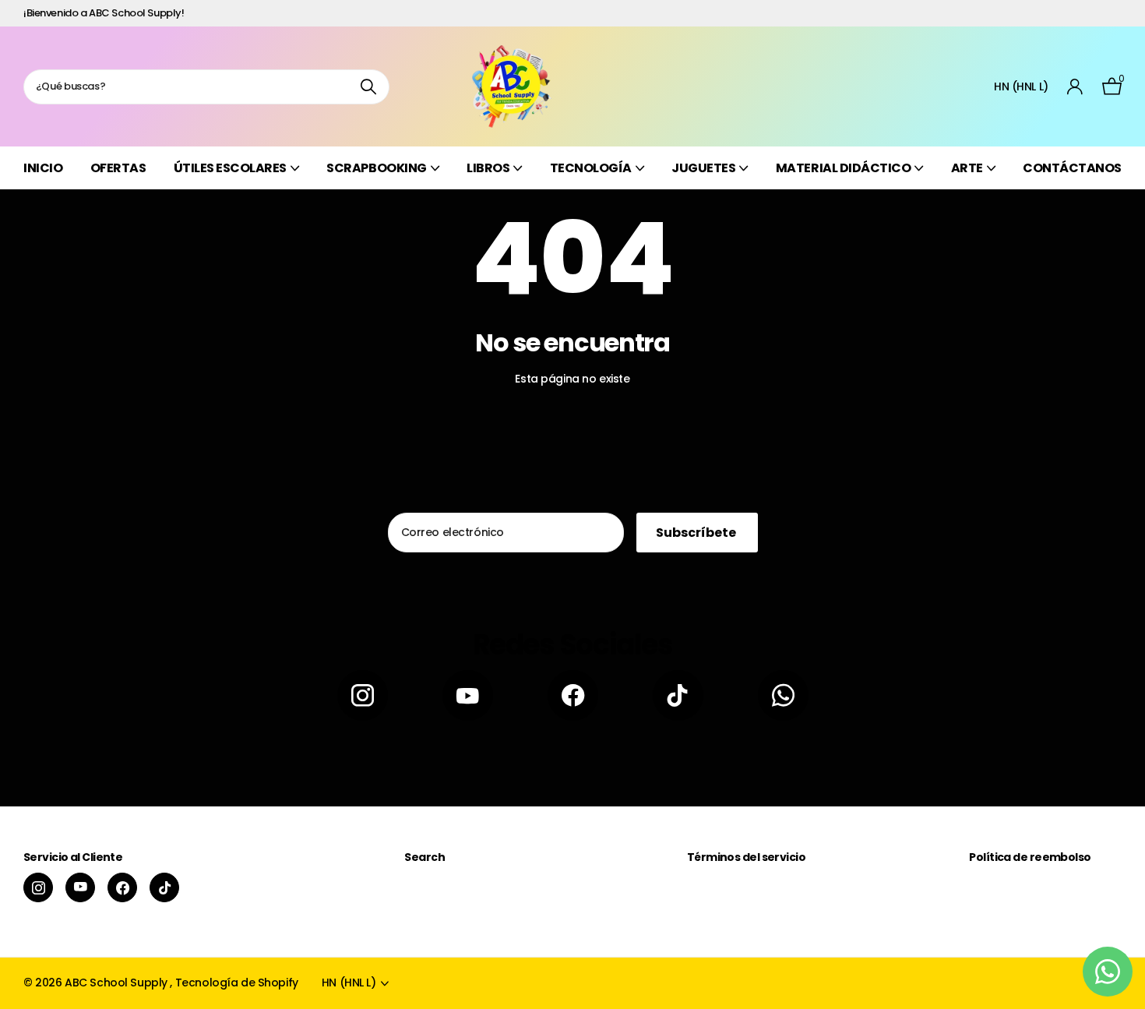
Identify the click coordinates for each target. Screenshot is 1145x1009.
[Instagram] (362, 695)
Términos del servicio (746, 857)
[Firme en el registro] (1075, 86)
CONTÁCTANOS (1072, 168)
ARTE (967, 168)
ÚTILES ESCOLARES (230, 168)
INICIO (42, 168)
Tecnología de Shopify (236, 982)
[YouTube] (467, 695)
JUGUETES (703, 168)
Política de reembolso (1029, 857)
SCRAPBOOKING (376, 168)
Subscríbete (697, 533)
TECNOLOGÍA (591, 168)
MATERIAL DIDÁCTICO (843, 168)
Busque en (368, 86)
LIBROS (488, 168)
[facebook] (573, 695)
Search (424, 857)
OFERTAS (118, 168)
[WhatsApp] (783, 695)
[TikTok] (678, 695)
